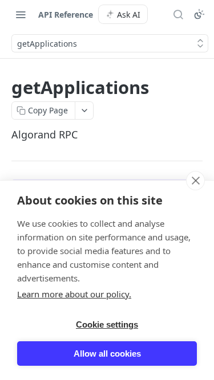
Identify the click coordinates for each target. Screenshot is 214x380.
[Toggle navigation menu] (20, 14)
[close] (195, 180)
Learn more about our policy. (74, 294)
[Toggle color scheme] (199, 14)
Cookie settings (107, 324)
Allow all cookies (107, 353)
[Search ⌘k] (178, 14)
